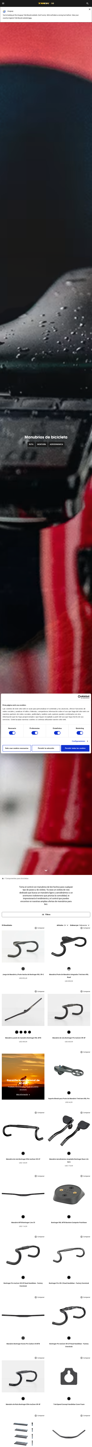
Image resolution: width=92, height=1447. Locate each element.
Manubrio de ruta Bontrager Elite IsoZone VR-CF (23, 1159)
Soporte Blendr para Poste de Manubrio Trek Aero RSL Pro (69, 1098)
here (30, 18)
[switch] (35, 733)
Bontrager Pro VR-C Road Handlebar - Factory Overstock (69, 1283)
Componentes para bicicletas (16, 878)
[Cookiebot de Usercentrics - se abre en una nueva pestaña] (79, 697)
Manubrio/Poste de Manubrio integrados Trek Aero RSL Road (69, 976)
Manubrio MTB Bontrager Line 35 (23, 1222)
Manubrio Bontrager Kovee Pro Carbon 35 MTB (23, 1344)
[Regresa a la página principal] (3, 878)
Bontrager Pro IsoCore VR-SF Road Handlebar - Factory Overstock (23, 1284)
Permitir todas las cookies (75, 748)
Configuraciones (78, 741)
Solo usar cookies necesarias (16, 748)
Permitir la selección (46, 748)
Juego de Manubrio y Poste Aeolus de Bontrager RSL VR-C (23, 974)
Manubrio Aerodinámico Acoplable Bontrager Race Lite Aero (69, 1160)
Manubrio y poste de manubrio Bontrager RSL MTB (23, 1038)
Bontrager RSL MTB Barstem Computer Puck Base (69, 1222)
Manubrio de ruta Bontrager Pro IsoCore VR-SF (68, 1038)
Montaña (41, 444)
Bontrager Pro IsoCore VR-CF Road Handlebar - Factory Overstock (69, 1345)
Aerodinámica (56, 444)
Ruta (31, 444)
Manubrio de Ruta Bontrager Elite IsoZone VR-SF (23, 1404)
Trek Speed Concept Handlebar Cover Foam (68, 1404)
